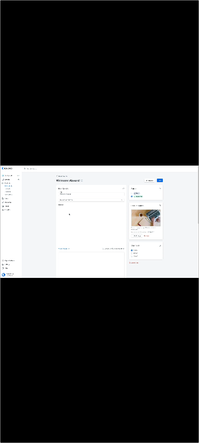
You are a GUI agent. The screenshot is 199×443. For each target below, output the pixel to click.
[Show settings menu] (147, 434)
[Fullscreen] (188, 434)
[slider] (89, 434)
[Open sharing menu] (168, 434)
